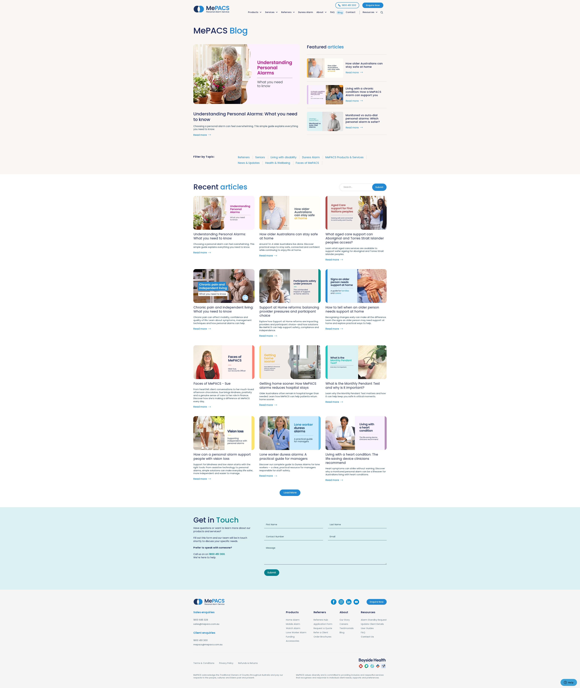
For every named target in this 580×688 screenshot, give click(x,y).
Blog (340, 12)
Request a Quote (323, 628)
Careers (344, 624)
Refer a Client (321, 632)
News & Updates (249, 163)
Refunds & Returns (248, 663)
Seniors (260, 157)
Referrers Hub (321, 619)
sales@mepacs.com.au (206, 624)
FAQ (332, 12)
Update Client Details (372, 624)
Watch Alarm (293, 628)
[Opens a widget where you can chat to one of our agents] (568, 682)
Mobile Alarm (293, 624)
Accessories (292, 640)
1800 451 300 (217, 554)
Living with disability (283, 157)
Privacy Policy (226, 663)
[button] (254, 12)
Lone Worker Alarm (296, 632)
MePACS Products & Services (344, 157)
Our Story (345, 619)
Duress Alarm (305, 12)
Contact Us (367, 636)
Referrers (244, 157)
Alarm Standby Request (374, 619)
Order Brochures (322, 636)
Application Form (323, 624)
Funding (290, 636)
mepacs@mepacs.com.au (207, 644)
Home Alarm (293, 619)
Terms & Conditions (203, 663)
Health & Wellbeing (277, 163)
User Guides (367, 628)
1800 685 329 (200, 619)
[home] (211, 8)
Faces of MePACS (307, 163)
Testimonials (347, 628)
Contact (350, 12)
